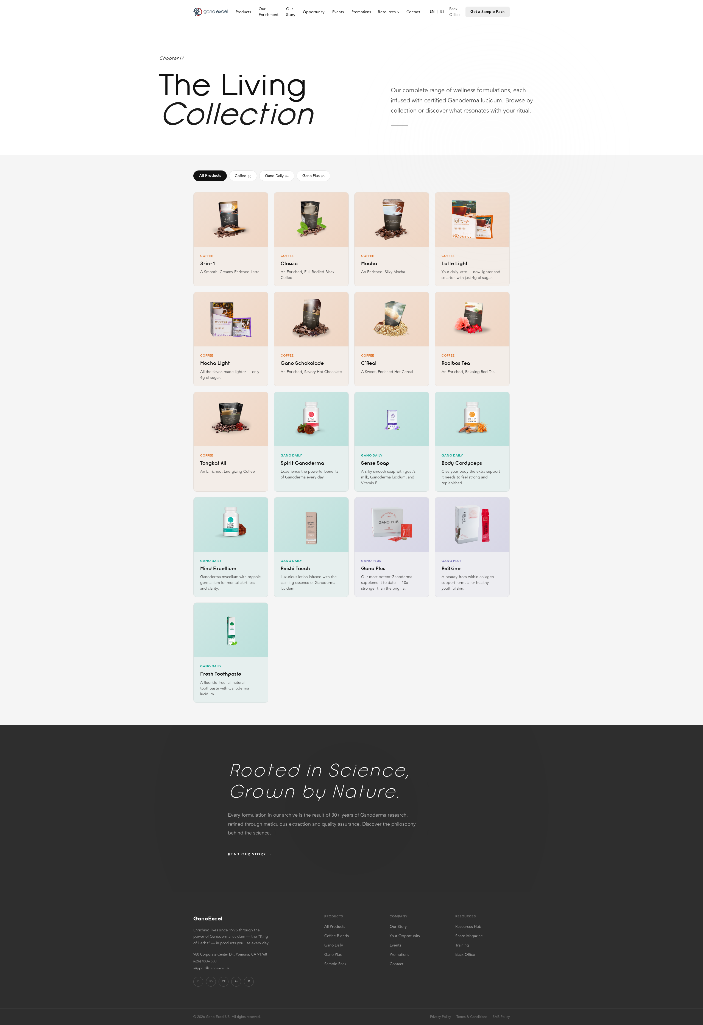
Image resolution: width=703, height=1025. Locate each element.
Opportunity (314, 12)
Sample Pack (335, 964)
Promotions (361, 12)
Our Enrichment (268, 12)
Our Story (290, 12)
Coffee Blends (336, 936)
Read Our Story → (250, 854)
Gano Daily (277, 176)
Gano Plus (313, 176)
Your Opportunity (405, 936)
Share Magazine (469, 936)
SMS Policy (501, 1017)
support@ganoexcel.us (211, 968)
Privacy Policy (440, 1017)
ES (442, 11)
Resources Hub (468, 926)
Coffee (243, 176)
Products (243, 12)
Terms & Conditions (471, 1017)
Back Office (454, 12)
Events (338, 12)
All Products (210, 176)
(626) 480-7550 (204, 961)
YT (223, 981)
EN (431, 11)
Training (462, 945)
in (236, 981)
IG (211, 981)
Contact (413, 12)
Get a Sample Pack (487, 12)
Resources (387, 12)
